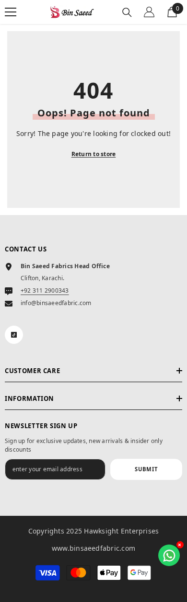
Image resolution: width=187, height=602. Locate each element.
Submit (146, 469)
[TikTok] (14, 335)
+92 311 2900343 (45, 290)
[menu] (10, 12)
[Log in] (149, 12)
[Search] (127, 12)
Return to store (93, 154)
